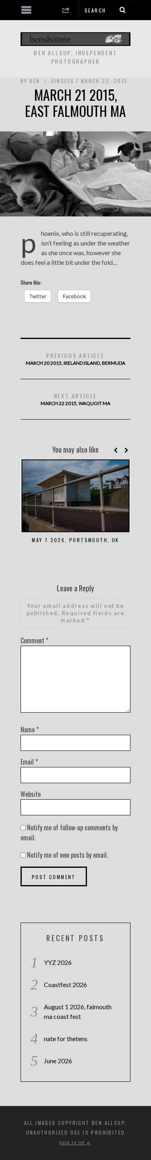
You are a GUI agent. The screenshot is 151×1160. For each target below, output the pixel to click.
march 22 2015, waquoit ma (75, 398)
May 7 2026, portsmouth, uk (75, 539)
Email (29, 762)
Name (30, 729)
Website (31, 794)
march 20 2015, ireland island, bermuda (75, 358)
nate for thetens (65, 1038)
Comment (34, 640)
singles (62, 80)
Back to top (73, 1142)
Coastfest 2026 (65, 984)
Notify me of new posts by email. (67, 855)
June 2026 (58, 1060)
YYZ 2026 (58, 962)
